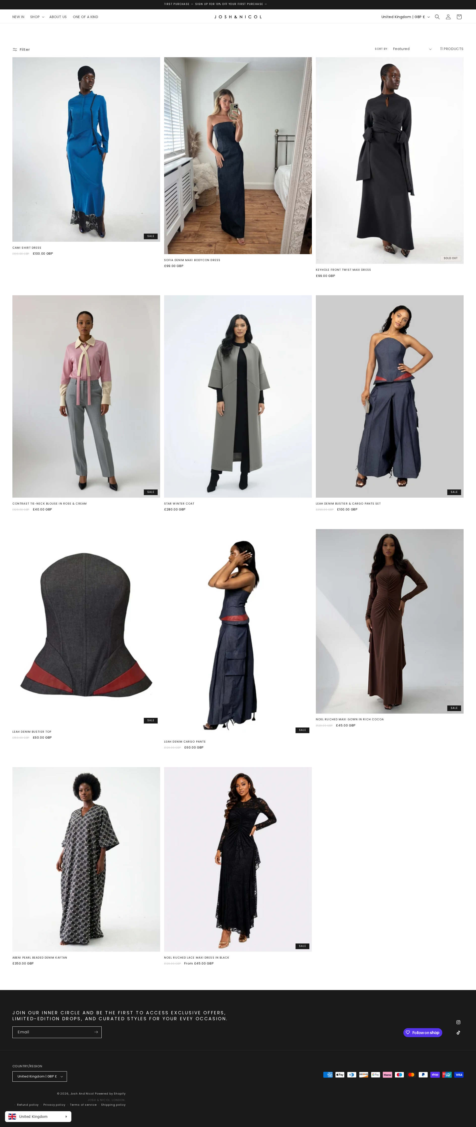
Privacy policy (54, 1105)
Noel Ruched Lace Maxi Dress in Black (197, 957)
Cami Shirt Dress (27, 247)
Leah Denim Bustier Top (31, 731)
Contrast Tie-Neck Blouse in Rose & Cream (49, 503)
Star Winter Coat (179, 503)
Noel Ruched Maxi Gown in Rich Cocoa (350, 719)
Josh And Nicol (82, 1094)
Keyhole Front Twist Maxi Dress (343, 269)
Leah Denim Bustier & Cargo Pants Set (348, 503)
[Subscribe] (95, 1032)
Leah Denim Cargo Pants (185, 741)
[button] (36, 17)
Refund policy (28, 1105)
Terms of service (83, 1105)
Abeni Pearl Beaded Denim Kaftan (39, 957)
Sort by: (381, 49)
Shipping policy (113, 1105)
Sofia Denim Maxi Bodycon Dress (192, 260)
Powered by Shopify (110, 1094)
